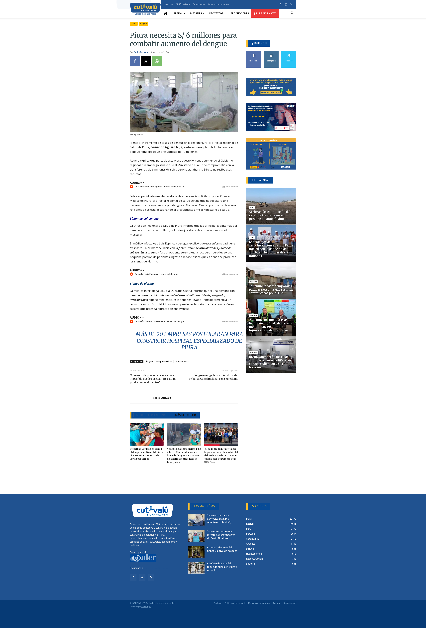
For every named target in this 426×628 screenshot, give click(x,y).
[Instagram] (285, 4)
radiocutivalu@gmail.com (157, 568)
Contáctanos (199, 4)
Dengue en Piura (164, 361)
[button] (292, 13)
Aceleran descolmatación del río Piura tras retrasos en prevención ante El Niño (269, 215)
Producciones (240, 13)
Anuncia (276, 603)
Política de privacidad (235, 603)
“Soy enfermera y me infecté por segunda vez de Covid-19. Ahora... (221, 535)
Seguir (271, 52)
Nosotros (168, 4)
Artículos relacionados (153, 415)
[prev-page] (132, 469)
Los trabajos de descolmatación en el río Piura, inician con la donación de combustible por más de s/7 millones (271, 249)
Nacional (253, 282)
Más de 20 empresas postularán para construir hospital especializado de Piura (189, 341)
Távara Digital (146, 607)
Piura (133, 23)
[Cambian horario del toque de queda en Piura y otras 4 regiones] (196, 568)
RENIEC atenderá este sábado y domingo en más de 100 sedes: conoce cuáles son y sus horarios (271, 362)
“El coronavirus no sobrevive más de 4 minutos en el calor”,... (219, 519)
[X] (291, 4)
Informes (196, 13)
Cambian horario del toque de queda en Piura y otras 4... (222, 567)
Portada (217, 603)
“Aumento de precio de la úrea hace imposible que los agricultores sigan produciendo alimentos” (153, 379)
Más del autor (185, 415)
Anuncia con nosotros (218, 4)
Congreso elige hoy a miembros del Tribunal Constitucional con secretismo (213, 377)
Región (178, 13)
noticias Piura (182, 361)
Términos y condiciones (259, 603)
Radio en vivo (290, 603)
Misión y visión (183, 4)
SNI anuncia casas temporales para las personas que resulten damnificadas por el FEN (271, 289)
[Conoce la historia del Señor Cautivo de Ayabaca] (196, 552)
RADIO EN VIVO (268, 13)
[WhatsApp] (157, 61)
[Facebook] (280, 4)
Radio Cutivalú (141, 52)
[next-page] (137, 469)
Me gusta (254, 52)
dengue (149, 361)
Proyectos (216, 13)
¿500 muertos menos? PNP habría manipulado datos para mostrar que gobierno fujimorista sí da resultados (270, 325)
